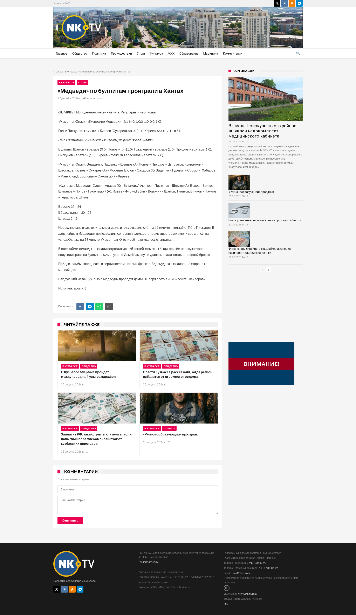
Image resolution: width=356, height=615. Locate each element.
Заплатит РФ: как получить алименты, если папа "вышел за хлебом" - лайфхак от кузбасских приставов (96, 438)
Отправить (70, 520)
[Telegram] (299, 3)
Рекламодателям (148, 562)
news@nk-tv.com (240, 572)
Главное (169, 428)
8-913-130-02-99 (256, 562)
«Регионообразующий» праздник (170, 434)
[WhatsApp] (99, 306)
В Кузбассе (71, 71)
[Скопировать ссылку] (109, 306)
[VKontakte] (284, 3)
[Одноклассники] (292, 3)
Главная (58, 71)
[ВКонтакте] (80, 306)
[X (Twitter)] (277, 3)
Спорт (82, 82)
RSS (226, 603)
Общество (89, 366)
